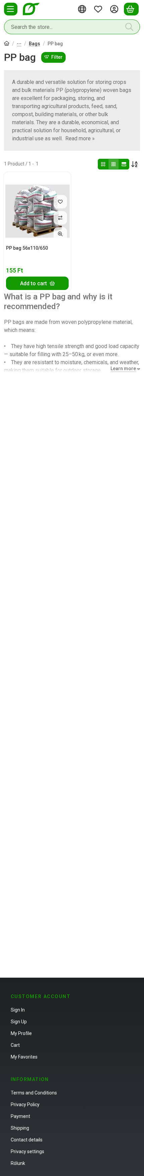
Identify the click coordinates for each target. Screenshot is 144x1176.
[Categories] (10, 9)
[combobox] (72, 26)
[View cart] (131, 9)
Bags (34, 43)
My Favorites (24, 1057)
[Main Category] (6, 44)
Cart (15, 1045)
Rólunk (18, 1163)
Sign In (18, 1010)
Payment (20, 1116)
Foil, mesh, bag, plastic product (19, 44)
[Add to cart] (37, 283)
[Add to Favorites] (60, 201)
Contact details (27, 1139)
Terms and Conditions (34, 1092)
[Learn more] (124, 368)
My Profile (21, 1033)
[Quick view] (60, 234)
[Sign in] (115, 9)
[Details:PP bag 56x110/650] (37, 207)
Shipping (20, 1128)
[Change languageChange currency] (83, 9)
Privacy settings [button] (27, 1151)
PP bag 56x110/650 (27, 248)
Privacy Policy (25, 1104)
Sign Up (19, 1021)
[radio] (103, 164)
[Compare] (60, 218)
